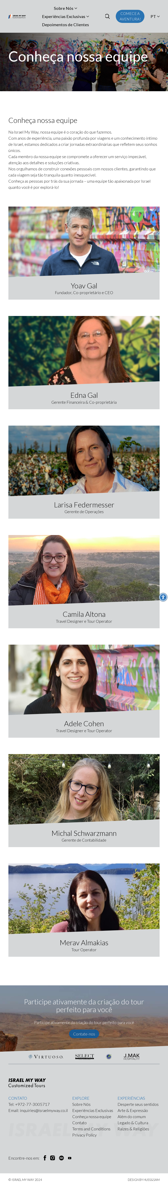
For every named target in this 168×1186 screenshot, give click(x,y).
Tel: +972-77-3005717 (29, 1104)
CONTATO (17, 1098)
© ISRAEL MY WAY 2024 (25, 1180)
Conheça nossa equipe (91, 1116)
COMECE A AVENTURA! (130, 16)
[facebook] (45, 1158)
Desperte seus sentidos (138, 1104)
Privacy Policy (84, 1134)
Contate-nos (84, 1033)
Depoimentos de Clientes (65, 24)
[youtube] (69, 1158)
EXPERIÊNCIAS (131, 1098)
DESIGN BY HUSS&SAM (144, 1180)
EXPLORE (81, 1098)
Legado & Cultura (133, 1122)
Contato (79, 1122)
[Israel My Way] (17, 16)
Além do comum (132, 1116)
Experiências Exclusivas (63, 16)
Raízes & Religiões (133, 1128)
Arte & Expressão (133, 1110)
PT (153, 16)
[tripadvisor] (61, 1158)
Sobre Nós (63, 8)
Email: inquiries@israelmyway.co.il (38, 1110)
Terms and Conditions (91, 1128)
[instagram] (52, 1158)
